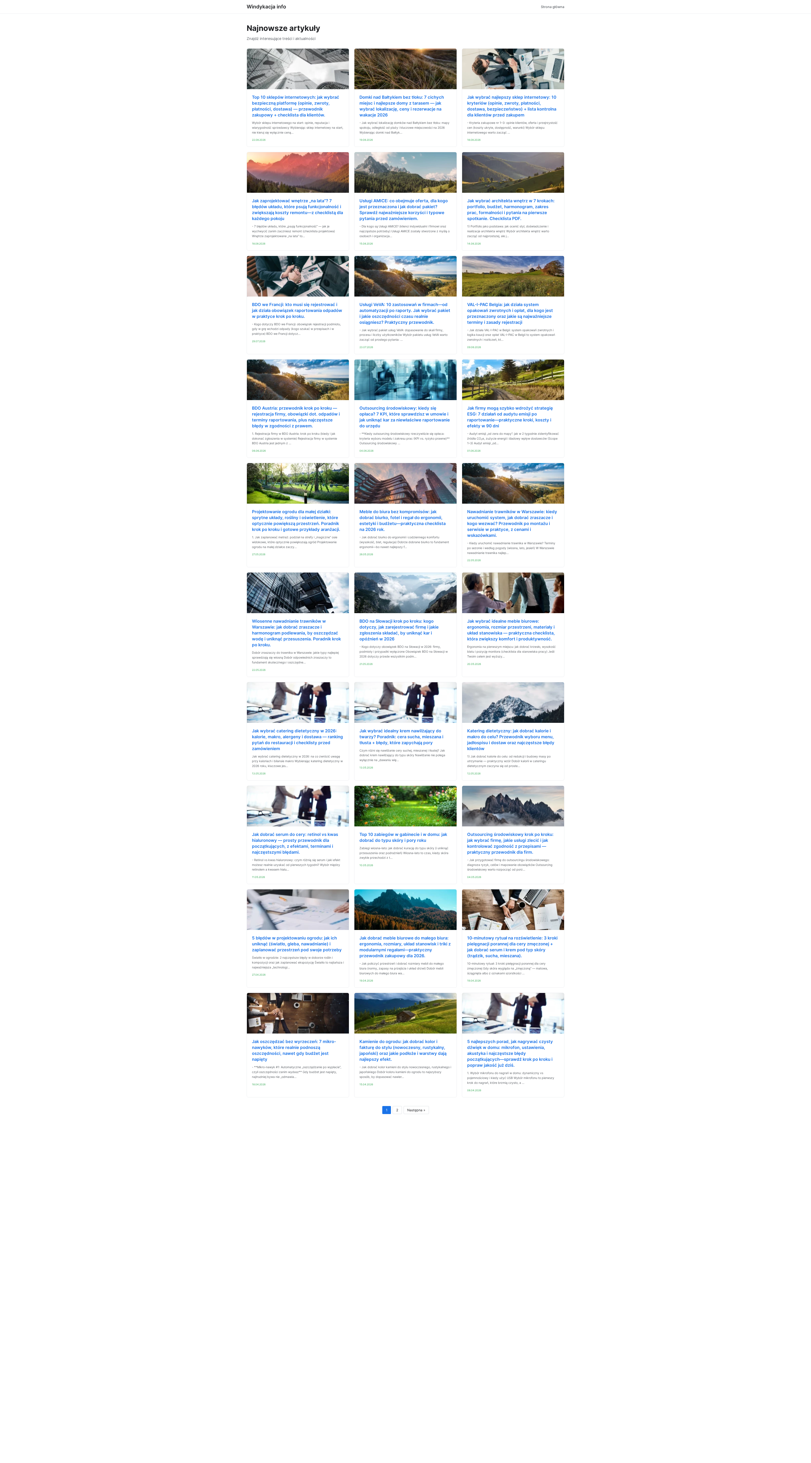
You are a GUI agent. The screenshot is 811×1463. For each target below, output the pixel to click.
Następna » (416, 1110)
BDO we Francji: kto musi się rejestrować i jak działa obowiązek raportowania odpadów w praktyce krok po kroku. (297, 310)
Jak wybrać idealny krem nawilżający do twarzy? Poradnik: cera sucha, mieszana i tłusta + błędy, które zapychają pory (401, 736)
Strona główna (552, 7)
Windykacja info (266, 7)
